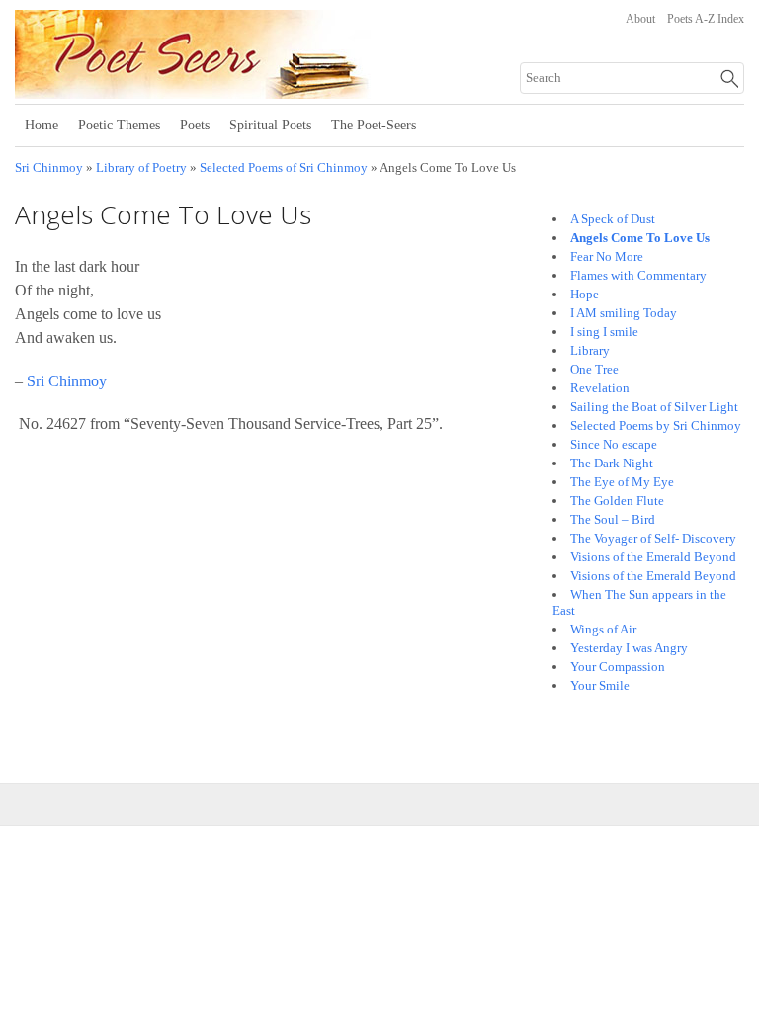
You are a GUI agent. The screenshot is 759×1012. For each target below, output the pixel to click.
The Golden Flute (617, 500)
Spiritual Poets (270, 125)
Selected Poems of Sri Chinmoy (284, 168)
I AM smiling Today (623, 312)
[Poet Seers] (259, 92)
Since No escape (613, 444)
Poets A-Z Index (705, 19)
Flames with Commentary (638, 275)
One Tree (594, 369)
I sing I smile (604, 331)
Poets (195, 125)
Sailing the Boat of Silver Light (654, 406)
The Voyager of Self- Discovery (653, 538)
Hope (584, 294)
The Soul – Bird (612, 519)
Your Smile (600, 685)
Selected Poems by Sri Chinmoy (655, 425)
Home (41, 125)
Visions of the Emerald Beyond (653, 556)
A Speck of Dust (612, 218)
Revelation (600, 387)
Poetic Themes (119, 125)
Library (590, 350)
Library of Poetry (141, 168)
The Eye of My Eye (622, 481)
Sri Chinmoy (49, 168)
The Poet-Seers (373, 125)
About (640, 19)
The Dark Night (611, 463)
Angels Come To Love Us (640, 237)
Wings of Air (603, 629)
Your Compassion (617, 666)
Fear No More (606, 256)
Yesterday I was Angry (629, 647)
